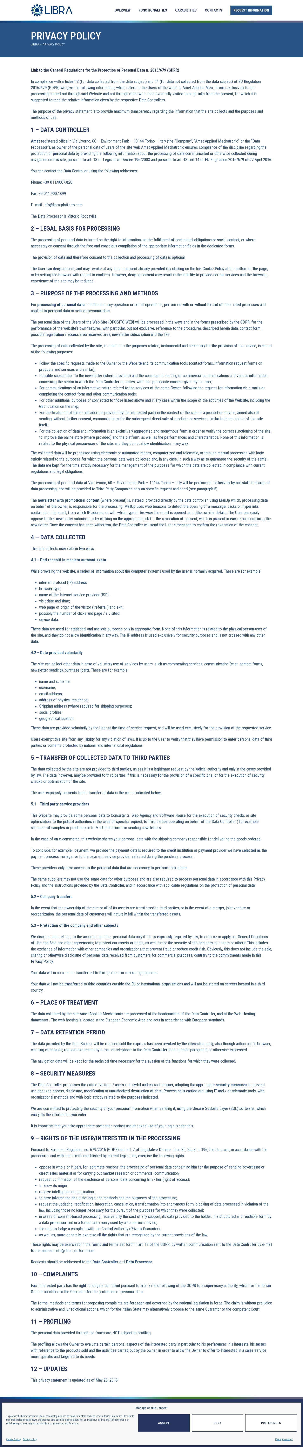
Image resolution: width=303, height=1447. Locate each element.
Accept (164, 1423)
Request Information (251, 10)
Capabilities (186, 10)
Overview (122, 10)
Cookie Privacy (13, 1439)
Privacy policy (30, 1439)
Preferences (271, 1423)
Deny (217, 1423)
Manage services (284, 1439)
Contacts (213, 10)
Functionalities (153, 10)
